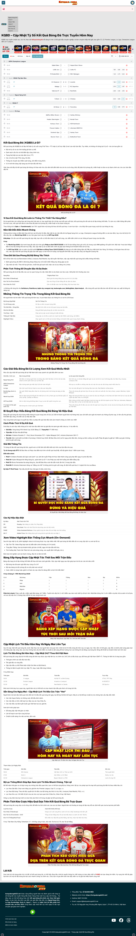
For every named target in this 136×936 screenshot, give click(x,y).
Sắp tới (28, 56)
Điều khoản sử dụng (10, 922)
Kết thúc (20, 56)
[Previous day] (115, 56)
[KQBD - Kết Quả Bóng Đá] (68, 2)
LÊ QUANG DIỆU (88, 892)
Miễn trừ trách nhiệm (11, 925)
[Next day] (132, 56)
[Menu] (3, 2)
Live (13, 56)
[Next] (133, 49)
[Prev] (12, 49)
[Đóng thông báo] (132, 9)
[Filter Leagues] (112, 56)
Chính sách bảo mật (10, 919)
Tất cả (5, 56)
